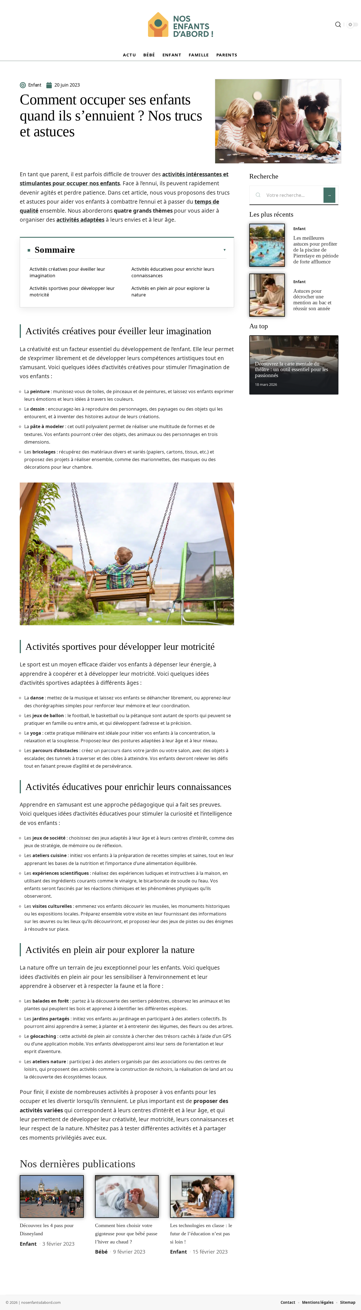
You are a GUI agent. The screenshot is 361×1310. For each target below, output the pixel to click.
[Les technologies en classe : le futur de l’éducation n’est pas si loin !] (202, 1196)
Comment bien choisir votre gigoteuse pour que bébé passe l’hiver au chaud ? (126, 1233)
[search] (338, 24)
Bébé (101, 1251)
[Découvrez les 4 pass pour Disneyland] (51, 1196)
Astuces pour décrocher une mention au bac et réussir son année (312, 299)
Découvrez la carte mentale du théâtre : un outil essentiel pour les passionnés (291, 369)
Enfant (28, 1244)
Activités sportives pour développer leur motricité (72, 291)
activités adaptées (80, 219)
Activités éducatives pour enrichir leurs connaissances (172, 272)
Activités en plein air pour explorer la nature (170, 291)
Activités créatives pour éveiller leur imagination (67, 272)
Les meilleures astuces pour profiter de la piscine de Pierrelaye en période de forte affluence (315, 249)
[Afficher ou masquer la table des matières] (150, 249)
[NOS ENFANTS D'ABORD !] (180, 24)
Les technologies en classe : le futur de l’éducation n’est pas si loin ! (201, 1233)
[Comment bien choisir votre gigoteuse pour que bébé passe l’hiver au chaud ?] (127, 1196)
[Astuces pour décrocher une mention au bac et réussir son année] (267, 295)
